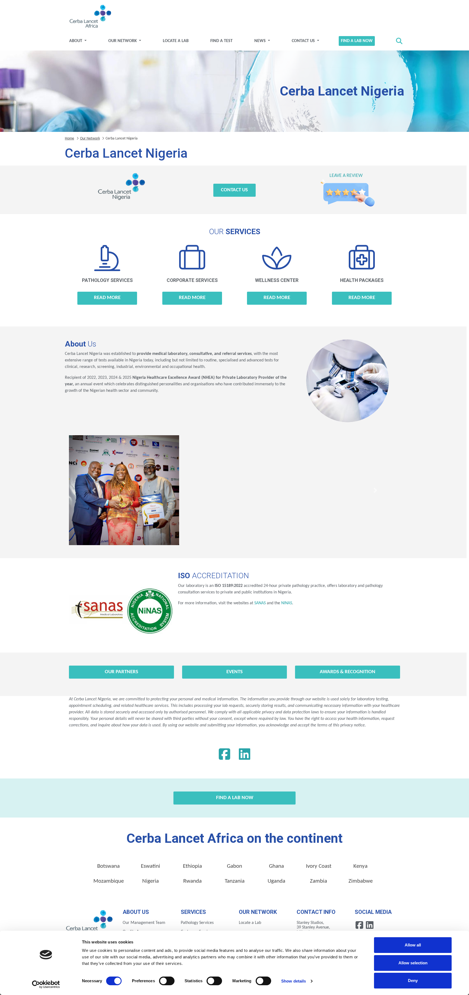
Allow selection (412, 963)
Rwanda (192, 881)
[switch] (167, 981)
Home (69, 138)
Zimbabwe (360, 881)
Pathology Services (197, 923)
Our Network (123, 41)
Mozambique (108, 881)
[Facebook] (224, 755)
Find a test (221, 41)
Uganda (276, 881)
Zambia (318, 881)
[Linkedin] (244, 755)
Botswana (108, 866)
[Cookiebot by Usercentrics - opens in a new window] (46, 984)
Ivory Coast (318, 866)
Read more (107, 297)
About (76, 41)
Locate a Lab (176, 41)
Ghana (276, 866)
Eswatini (150, 866)
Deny (413, 980)
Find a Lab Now (357, 41)
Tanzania (235, 881)
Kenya (360, 866)
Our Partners (121, 672)
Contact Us (304, 41)
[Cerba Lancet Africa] (89, 16)
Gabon (234, 866)
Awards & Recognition (347, 672)
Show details (293, 981)
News (260, 41)
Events (234, 672)
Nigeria (150, 881)
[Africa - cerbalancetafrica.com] (89, 922)
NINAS (286, 603)
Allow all (413, 945)
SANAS (260, 603)
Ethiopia (192, 866)
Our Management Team (144, 923)
